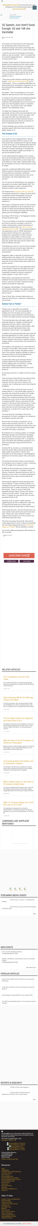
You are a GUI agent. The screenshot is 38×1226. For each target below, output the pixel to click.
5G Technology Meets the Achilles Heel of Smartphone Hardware (18, 762)
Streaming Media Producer (8, 1216)
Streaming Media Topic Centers (10, 1178)
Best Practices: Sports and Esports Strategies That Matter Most (19, 907)
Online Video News (6, 1185)
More (34, 914)
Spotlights (4, 1187)
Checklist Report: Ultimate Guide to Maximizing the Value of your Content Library (16, 1093)
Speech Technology (6, 1213)
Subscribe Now (17, 555)
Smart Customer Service (8, 1211)
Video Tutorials (5, 1174)
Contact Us (4, 1190)
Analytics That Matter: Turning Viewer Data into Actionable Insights (18, 959)
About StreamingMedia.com (9, 1189)
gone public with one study (22, 191)
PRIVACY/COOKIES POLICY (8, 1159)
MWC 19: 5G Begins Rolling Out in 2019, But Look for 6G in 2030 (18, 803)
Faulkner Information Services (9, 1204)
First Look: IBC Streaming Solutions (12, 952)
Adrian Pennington (16, 16)
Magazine (5, 1170)
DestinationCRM (5, 1200)
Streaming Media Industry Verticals (11, 1179)
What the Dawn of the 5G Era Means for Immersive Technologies (18, 741)
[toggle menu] (35, 8)
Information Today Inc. (7, 1140)
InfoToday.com (5, 1205)
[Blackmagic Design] (19, 836)
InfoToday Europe (6, 1207)
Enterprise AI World (6, 1202)
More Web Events (31, 967)
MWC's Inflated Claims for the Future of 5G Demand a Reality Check (18, 783)
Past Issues (26, 561)
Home (3, 1168)
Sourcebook (4, 1184)
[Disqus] (19, 593)
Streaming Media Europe (8, 1214)
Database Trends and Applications (10, 1199)
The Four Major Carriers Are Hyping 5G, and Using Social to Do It (18, 719)
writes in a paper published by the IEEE (17, 228)
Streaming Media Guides (8, 1181)
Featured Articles (14, 18)
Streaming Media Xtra (7, 1176)
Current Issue (11, 561)
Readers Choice (5, 1182)
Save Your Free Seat (17, 9)
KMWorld (3, 1208)
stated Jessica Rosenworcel (17, 81)
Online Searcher (5, 1210)
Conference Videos (6, 1173)
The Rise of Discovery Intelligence (19, 1087)
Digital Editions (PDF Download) (11, 1171)
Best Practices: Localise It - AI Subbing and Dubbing (18, 900)
